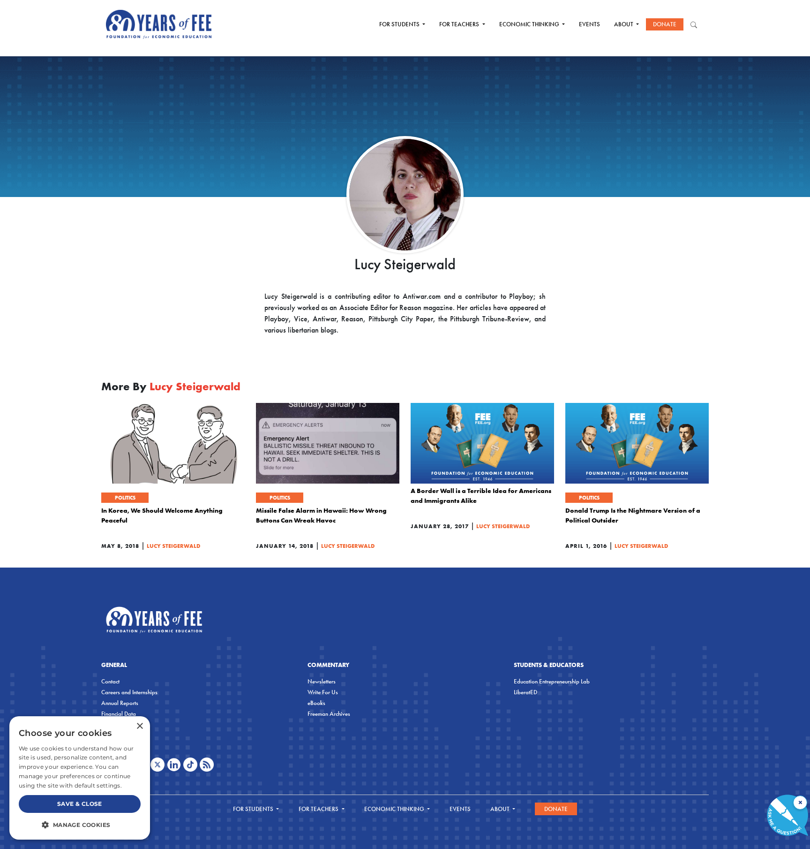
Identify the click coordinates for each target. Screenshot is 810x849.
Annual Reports (119, 702)
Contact (110, 681)
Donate (664, 24)
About (624, 24)
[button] (80, 824)
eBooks (316, 702)
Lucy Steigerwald (173, 545)
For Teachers (459, 24)
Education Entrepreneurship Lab (552, 681)
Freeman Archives (329, 713)
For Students (400, 24)
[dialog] (79, 778)
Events (589, 24)
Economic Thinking (530, 24)
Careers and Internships (129, 692)
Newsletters (322, 681)
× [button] (139, 726)
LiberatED (525, 692)
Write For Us (323, 692)
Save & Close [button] (79, 803)
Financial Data (118, 713)
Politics (125, 497)
